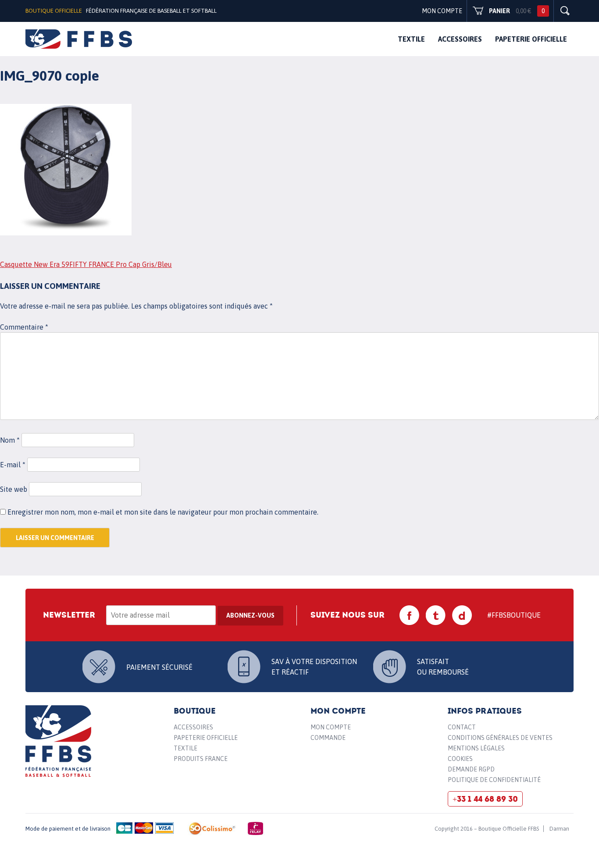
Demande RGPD (471, 769)
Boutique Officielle (53, 10)
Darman (559, 828)
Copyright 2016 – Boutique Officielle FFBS (487, 828)
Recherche (564, 11)
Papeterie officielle (531, 39)
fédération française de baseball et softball (78, 39)
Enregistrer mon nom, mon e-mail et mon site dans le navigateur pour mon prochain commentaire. (162, 512)
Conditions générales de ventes (500, 737)
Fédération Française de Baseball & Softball (58, 741)
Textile (411, 39)
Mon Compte (330, 727)
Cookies (460, 758)
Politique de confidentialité (494, 779)
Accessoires (460, 39)
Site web (13, 489)
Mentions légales (476, 748)
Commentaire (24, 327)
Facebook (409, 615)
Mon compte (442, 10)
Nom (10, 440)
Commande (328, 737)
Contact (462, 727)
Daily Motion (462, 615)
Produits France (201, 758)
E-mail (12, 465)
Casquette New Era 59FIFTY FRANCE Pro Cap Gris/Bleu (86, 264)
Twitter (436, 615)
